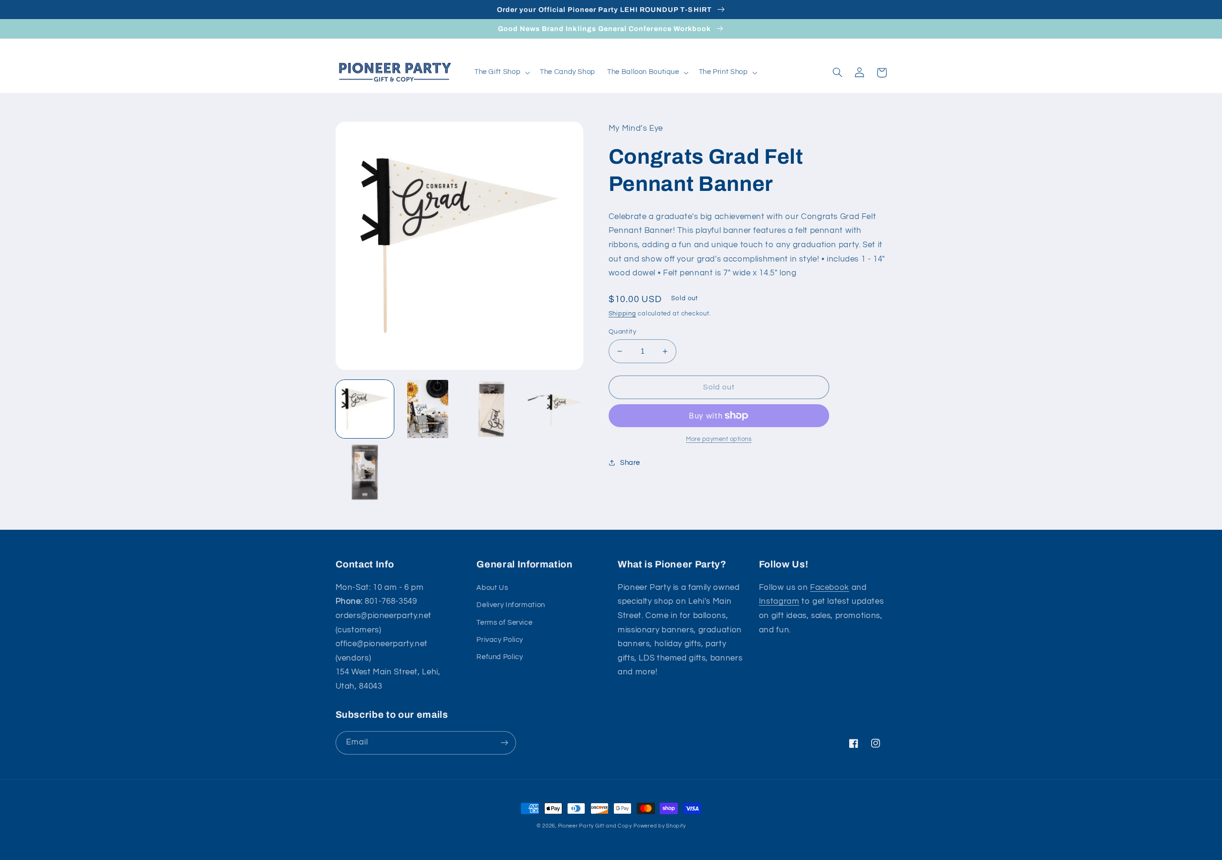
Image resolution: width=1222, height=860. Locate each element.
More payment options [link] (719, 439)
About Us (492, 587)
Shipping (622, 314)
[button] (501, 72)
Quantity (622, 331)
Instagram (779, 601)
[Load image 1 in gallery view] (365, 409)
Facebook (829, 587)
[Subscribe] (504, 743)
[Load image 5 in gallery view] (365, 472)
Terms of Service (504, 622)
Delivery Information (510, 604)
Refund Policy (499, 657)
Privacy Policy (499, 639)
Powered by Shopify (659, 826)
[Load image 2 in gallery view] (428, 409)
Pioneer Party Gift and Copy (595, 826)
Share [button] (630, 462)
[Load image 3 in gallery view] (491, 409)
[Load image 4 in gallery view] (554, 409)
